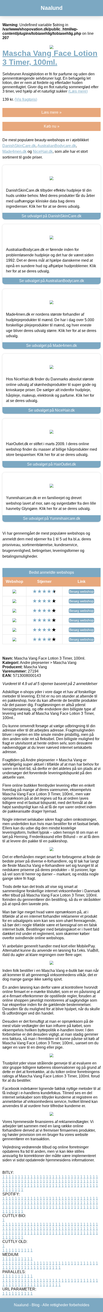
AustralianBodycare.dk (56, 146)
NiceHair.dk (43, 151)
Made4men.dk (14, 151)
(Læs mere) (78, 91)
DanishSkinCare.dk (19, 146)
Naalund (52, 8)
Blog (36, 1305)
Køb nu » (51, 126)
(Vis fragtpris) (26, 99)
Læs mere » (51, 112)
